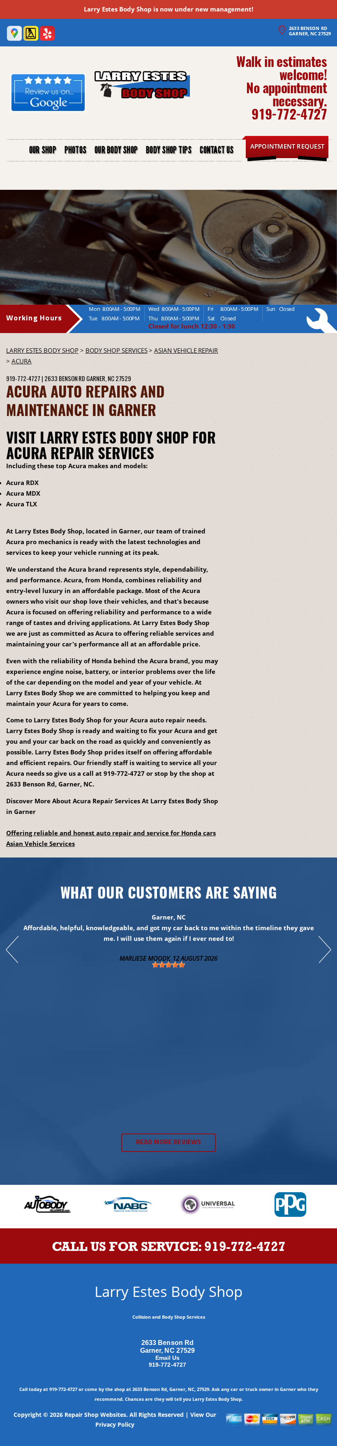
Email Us (167, 1357)
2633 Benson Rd (64, 378)
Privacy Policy (114, 1424)
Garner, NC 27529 (108, 378)
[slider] (168, 964)
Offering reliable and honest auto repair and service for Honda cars (111, 833)
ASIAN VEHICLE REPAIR (186, 350)
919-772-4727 (289, 113)
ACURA (22, 361)
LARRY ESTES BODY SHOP (42, 350)
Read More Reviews (168, 1142)
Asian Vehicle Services (40, 843)
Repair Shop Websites (95, 1414)
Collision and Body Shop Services (168, 1317)
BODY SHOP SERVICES (116, 350)
